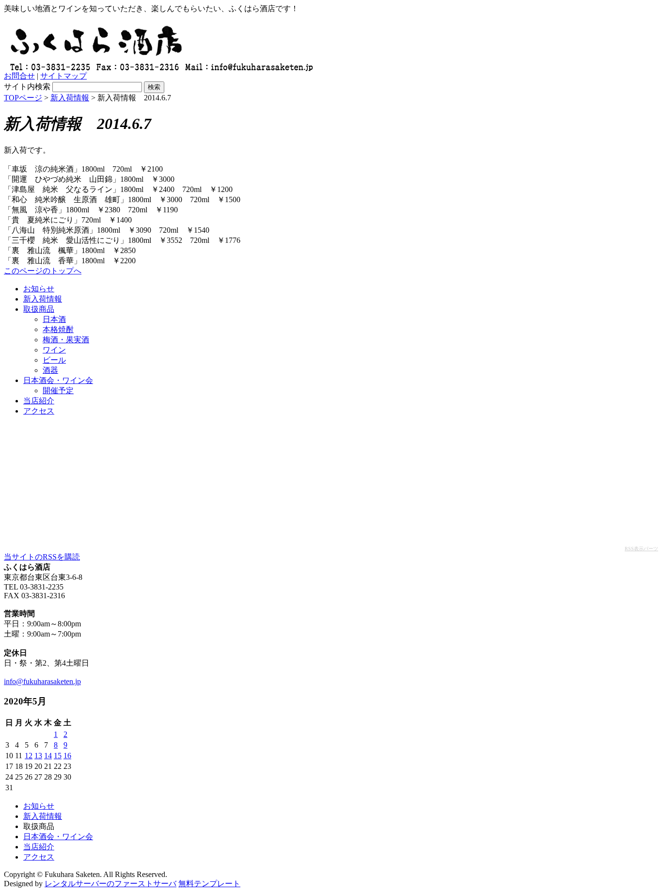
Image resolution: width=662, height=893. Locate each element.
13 (38, 755)
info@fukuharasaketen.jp (42, 681)
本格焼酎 (58, 329)
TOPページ (23, 98)
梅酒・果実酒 (66, 339)
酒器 (50, 370)
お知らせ (38, 289)
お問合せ (19, 76)
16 (67, 755)
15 (58, 755)
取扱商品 (38, 309)
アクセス (38, 411)
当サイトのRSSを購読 (42, 557)
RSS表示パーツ (641, 548)
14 (48, 755)
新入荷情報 (69, 98)
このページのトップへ (42, 271)
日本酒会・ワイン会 (58, 380)
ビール (54, 360)
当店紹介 (38, 401)
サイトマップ (63, 76)
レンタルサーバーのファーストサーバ (110, 883)
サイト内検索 (27, 86)
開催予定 (58, 390)
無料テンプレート (209, 883)
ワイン (54, 350)
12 (28, 755)
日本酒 (54, 319)
